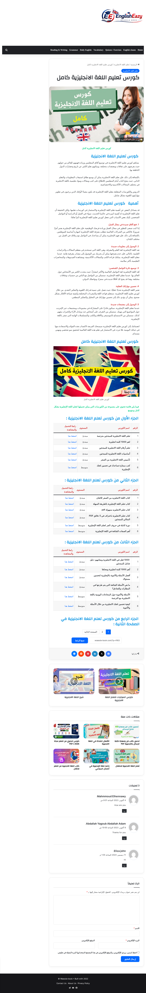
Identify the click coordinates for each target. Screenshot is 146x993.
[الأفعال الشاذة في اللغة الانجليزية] (96, 731)
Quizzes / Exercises (113, 50)
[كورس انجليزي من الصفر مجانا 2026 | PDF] (66, 731)
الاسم (136, 928)
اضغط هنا (72, 436)
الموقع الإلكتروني (88, 940)
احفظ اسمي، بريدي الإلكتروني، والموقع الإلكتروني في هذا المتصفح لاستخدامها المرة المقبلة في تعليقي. (97, 952)
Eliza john (120, 850)
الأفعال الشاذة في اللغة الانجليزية (98, 742)
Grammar (73, 50)
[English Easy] (122, 16)
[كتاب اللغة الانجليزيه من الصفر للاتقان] (66, 756)
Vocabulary (98, 50)
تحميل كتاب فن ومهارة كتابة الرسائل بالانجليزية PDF (127, 742)
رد (124, 811)
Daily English (86, 50)
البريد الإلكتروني (132, 940)
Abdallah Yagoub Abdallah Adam (106, 823)
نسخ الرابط (79, 640)
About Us (72, 983)
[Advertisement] (48, 23)
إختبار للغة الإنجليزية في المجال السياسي (99, 767)
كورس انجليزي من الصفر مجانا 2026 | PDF (66, 742)
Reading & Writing (58, 50)
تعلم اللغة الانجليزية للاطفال (127, 766)
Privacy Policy (84, 983)
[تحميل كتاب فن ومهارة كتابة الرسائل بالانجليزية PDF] (126, 731)
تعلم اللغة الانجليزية (121, 64)
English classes (129, 50)
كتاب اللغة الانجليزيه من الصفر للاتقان (66, 767)
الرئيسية (134, 64)
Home (140, 50)
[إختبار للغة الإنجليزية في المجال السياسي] (96, 756)
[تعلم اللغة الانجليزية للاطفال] (126, 756)
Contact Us (61, 983)
